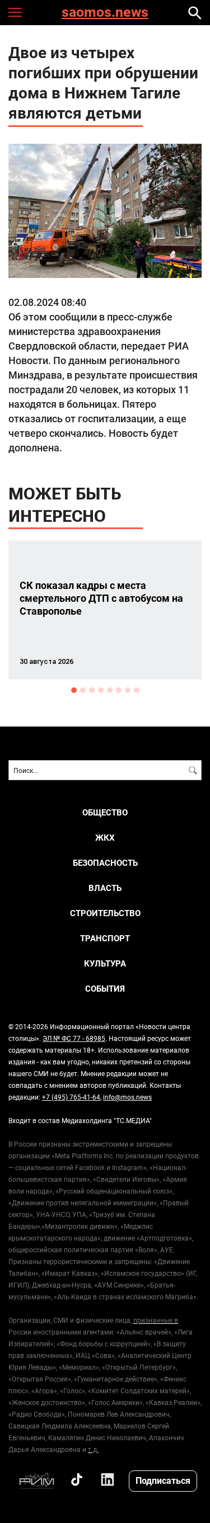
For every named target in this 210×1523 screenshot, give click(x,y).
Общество (105, 812)
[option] (105, 610)
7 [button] (127, 690)
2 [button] (83, 690)
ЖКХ (105, 837)
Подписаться (163, 1480)
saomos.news (105, 12)
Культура (105, 963)
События (105, 988)
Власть (105, 888)
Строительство (105, 913)
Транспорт (105, 938)
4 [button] (101, 690)
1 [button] (74, 690)
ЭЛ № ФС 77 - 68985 (74, 1038)
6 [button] (119, 690)
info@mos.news (127, 1096)
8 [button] (136, 690)
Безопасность (105, 863)
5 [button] (110, 690)
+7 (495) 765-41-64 (71, 1096)
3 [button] (92, 690)
